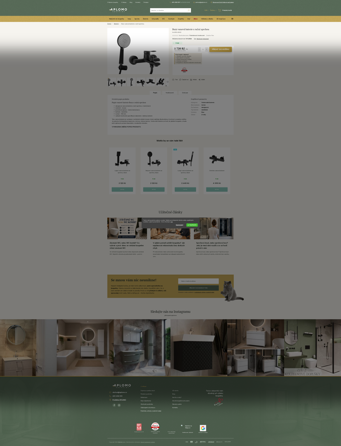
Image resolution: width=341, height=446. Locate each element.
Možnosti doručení (203, 39)
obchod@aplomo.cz (120, 392)
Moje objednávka (146, 401)
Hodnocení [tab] (170, 93)
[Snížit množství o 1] (199, 49)
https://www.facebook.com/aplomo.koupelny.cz (114, 405)
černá (203, 105)
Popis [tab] (155, 93)
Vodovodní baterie (207, 102)
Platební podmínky (146, 394)
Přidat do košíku (220, 49)
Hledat (189, 10)
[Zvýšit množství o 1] (206, 49)
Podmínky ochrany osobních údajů (151, 411)
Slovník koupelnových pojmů (180, 401)
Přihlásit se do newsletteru (198, 288)
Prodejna (146, 2)
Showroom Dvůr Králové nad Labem (223, 2)
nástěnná (204, 110)
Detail (122, 189)
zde (172, 222)
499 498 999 (117, 396)
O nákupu (123, 2)
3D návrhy (175, 390)
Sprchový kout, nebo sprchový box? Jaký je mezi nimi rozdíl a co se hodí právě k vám (212, 245)
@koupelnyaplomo (170, 315)
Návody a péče (177, 404)
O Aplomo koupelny (112, 2)
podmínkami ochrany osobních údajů (204, 292)
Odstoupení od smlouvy (148, 407)
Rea (202, 112)
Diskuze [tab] (185, 93)
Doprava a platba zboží (148, 390)
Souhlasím (193, 225)
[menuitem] (116, 19)
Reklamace (144, 397)
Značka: (210, 35)
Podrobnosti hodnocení (197, 35)
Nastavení (179, 225)
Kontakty (138, 2)
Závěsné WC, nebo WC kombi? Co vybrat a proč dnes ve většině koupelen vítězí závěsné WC (127, 245)
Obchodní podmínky (147, 404)
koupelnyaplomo (119, 405)
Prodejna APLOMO (119, 400)
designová (205, 107)
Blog (131, 2)
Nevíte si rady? (177, 397)
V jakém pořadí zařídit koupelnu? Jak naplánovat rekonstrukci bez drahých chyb (169, 245)
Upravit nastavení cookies (148, 442)
